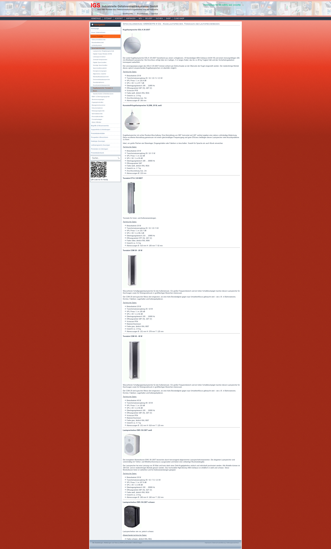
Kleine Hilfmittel (96, 122)
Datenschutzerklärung (218, 542)
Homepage (96, 18)
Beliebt (148, 18)
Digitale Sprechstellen (99, 62)
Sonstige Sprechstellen (100, 65)
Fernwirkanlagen (97, 119)
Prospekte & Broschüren (99, 137)
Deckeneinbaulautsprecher (101, 79)
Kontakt (119, 18)
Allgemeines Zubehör (99, 74)
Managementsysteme (98, 105)
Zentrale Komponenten (100, 59)
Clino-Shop (179, 18)
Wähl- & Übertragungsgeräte (101, 96)
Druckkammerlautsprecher (101, 85)
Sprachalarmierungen (98, 48)
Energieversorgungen (100, 71)
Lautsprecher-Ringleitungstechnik (103, 51)
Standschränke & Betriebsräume (103, 93)
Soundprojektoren (98, 82)
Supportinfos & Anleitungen (100, 129)
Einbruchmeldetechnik (99, 39)
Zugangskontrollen (97, 102)
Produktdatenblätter (98, 133)
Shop (168, 18)
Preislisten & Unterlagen (99, 149)
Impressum (208, 542)
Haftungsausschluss (233, 542)
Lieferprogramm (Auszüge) (100, 145)
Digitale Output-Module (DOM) (102, 54)
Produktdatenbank (97, 153)
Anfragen (130, 18)
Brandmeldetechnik (98, 42)
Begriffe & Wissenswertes (100, 126)
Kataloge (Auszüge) (98, 141)
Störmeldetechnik (97, 113)
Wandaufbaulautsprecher (101, 76)
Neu (140, 18)
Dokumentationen (97, 108)
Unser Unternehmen (98, 32)
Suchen (159, 18)
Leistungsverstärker (99, 56)
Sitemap (108, 18)
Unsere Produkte (97, 36)
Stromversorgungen (98, 99)
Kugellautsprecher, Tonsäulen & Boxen (103, 89)
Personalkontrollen (97, 116)
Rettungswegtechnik (98, 111)
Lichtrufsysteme (97, 45)
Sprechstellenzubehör (100, 68)
